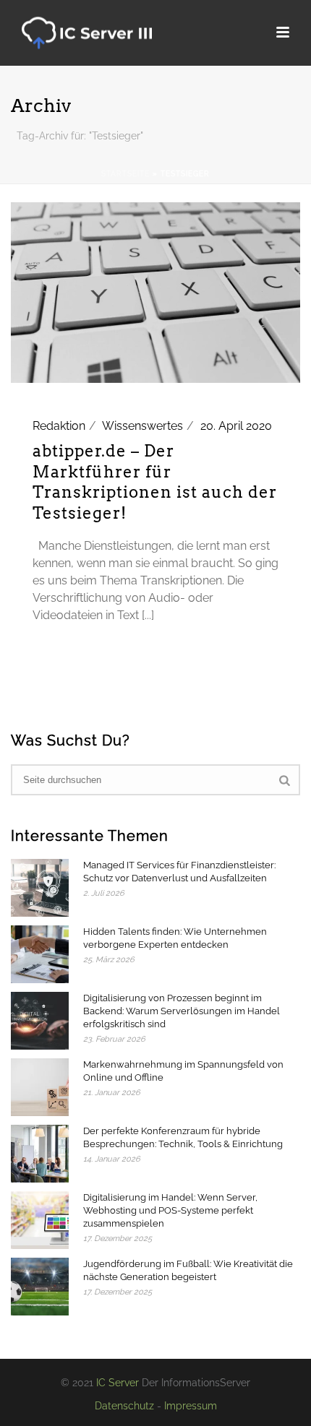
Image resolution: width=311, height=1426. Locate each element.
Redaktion (59, 426)
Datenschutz (124, 1406)
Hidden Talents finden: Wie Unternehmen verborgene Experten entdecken (175, 938)
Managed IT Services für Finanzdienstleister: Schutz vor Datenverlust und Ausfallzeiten (179, 871)
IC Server (117, 1382)
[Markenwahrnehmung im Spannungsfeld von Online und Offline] (40, 1087)
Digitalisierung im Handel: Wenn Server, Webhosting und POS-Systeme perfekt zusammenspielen (170, 1210)
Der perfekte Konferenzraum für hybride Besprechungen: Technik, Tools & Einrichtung (183, 1137)
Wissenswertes (142, 426)
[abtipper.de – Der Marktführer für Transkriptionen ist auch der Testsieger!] (155, 291)
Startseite (125, 174)
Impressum (190, 1406)
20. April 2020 (236, 426)
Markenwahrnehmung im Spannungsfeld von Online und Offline (183, 1071)
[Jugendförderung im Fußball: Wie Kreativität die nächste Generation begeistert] (40, 1286)
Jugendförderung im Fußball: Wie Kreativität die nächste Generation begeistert (188, 1270)
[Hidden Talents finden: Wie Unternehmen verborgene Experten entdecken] (40, 954)
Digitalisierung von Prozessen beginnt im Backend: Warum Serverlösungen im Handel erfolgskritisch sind (181, 1011)
